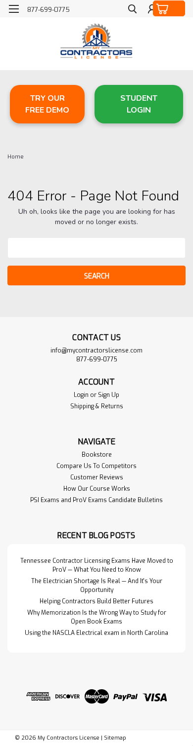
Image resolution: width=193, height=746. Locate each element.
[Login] (152, 10)
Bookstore (97, 455)
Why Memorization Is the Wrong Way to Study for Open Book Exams (96, 617)
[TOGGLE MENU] (13, 8)
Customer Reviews (96, 477)
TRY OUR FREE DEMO (47, 104)
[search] (132, 10)
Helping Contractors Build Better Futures (96, 601)
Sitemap (115, 738)
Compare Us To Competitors (96, 466)
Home (15, 156)
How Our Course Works (96, 489)
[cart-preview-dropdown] (169, 8)
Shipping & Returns (96, 406)
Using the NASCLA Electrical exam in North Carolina (96, 633)
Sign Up (108, 395)
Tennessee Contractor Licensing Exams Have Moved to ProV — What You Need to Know (96, 565)
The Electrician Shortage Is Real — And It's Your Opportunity (96, 585)
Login (81, 395)
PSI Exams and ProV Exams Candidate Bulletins (96, 500)
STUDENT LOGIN (138, 104)
